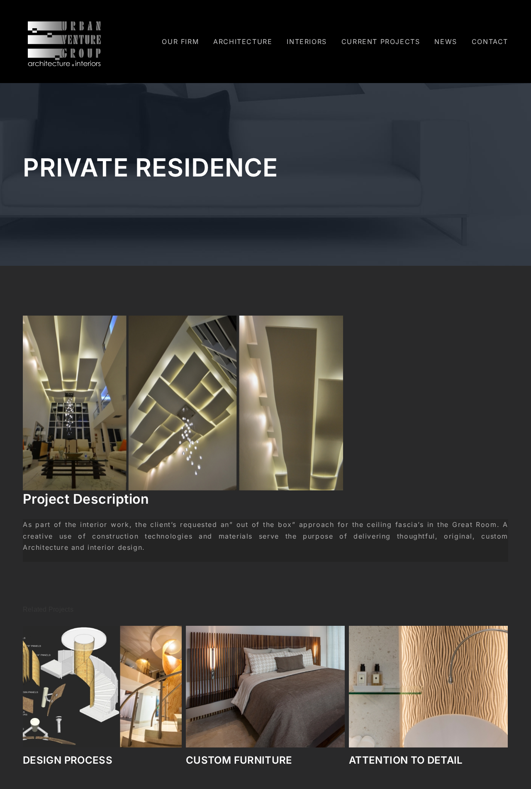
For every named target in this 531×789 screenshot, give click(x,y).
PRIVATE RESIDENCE (400, 760)
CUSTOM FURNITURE (76, 760)
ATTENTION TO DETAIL (243, 760)
